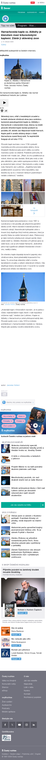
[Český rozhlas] (8, 2)
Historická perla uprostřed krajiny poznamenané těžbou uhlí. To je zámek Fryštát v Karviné (26, 529)
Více (32, 25)
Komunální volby (9, 684)
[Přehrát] (4, 103)
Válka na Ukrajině (9, 681)
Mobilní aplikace (8, 712)
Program (21, 12)
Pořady (19, 421)
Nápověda (28, 684)
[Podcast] (2, 111)
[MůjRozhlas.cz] (4, 56)
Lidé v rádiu (28, 687)
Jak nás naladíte (30, 681)
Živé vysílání (8, 426)
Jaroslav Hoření (15, 85)
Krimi (21, 416)
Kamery (42, 12)
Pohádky (6, 421)
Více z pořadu (9, 512)
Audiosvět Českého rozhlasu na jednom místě (18, 436)
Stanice (5, 687)
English (38, 754)
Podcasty (6, 708)
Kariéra (27, 691)
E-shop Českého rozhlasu (15, 565)
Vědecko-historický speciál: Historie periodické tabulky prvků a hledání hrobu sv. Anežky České (27, 447)
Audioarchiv (32, 12)
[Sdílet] (6, 111)
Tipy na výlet (7, 25)
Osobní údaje (15, 754)
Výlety (3, 45)
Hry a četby (7, 416)
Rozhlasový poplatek (32, 697)
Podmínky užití (27, 754)
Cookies (5, 754)
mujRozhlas (6, 410)
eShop (4, 691)
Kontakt (27, 694)
